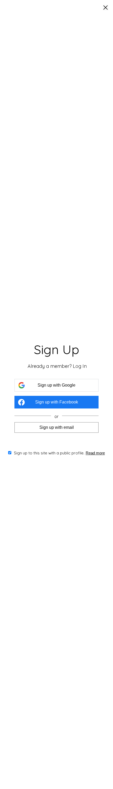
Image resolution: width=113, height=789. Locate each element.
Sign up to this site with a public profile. (49, 452)
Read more (95, 453)
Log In (80, 366)
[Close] (105, 8)
